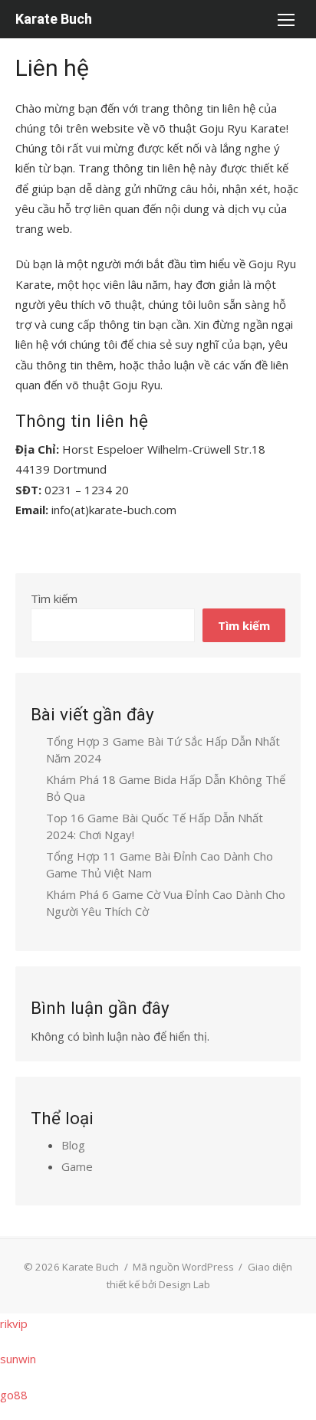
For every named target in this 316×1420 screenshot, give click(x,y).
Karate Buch (53, 19)
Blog (73, 1145)
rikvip (14, 1323)
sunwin (18, 1358)
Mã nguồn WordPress (183, 1267)
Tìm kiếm (54, 598)
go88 (14, 1394)
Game (77, 1166)
